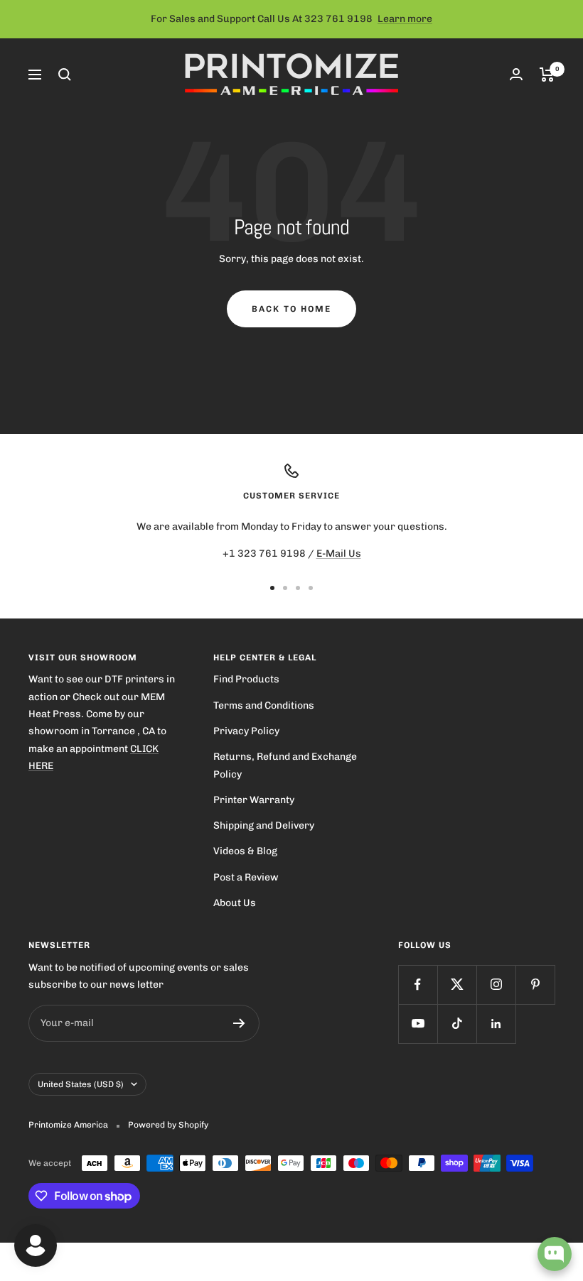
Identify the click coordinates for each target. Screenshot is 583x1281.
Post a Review (246, 877)
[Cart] (547, 74)
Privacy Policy (246, 731)
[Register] (239, 1023)
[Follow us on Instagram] (495, 984)
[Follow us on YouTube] (417, 1023)
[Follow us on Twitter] (456, 984)
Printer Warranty (253, 800)
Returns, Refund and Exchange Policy (285, 765)
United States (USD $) (81, 1084)
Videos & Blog (245, 851)
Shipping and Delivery (263, 825)
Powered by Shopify (168, 1125)
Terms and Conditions (263, 705)
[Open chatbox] (554, 1254)
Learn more (405, 19)
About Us (234, 903)
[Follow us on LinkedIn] (495, 1023)
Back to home (291, 309)
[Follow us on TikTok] (456, 1023)
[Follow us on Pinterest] (535, 984)
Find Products (246, 679)
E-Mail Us (338, 553)
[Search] (64, 74)
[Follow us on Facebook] (417, 984)
